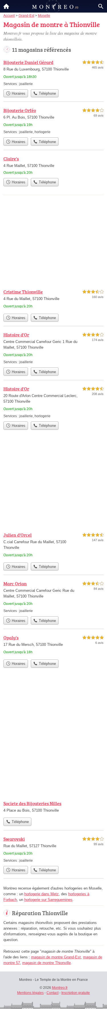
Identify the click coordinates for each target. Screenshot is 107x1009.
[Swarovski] (53, 849)
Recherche (100, 6)
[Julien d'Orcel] (53, 545)
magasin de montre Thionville (46, 963)
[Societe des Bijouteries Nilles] (53, 807)
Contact (52, 993)
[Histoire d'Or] (53, 348)
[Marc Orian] (53, 597)
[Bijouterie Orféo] (53, 120)
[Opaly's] (53, 645)
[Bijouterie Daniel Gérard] (53, 72)
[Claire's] (53, 165)
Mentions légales (30, 993)
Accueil (6, 6)
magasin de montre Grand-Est (56, 957)
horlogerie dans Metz (41, 894)
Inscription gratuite (75, 993)
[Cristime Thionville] (53, 299)
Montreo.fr (60, 988)
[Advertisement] (53, 738)
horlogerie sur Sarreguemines (48, 900)
